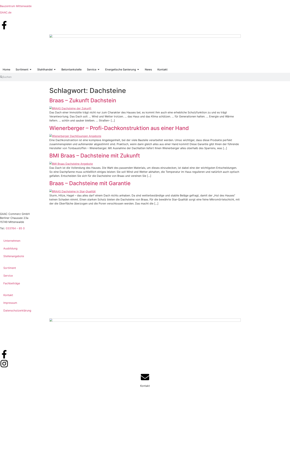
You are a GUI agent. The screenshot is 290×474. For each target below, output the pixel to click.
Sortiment (9, 268)
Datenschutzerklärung (17, 310)
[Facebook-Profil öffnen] (4, 25)
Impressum (10, 302)
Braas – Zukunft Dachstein (82, 100)
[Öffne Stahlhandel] (54, 69)
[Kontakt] (145, 377)
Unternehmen (11, 240)
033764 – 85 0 (15, 228)
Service (8, 275)
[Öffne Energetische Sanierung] (138, 69)
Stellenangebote (13, 256)
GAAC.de (5, 12)
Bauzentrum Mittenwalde (16, 6)
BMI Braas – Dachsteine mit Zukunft (94, 155)
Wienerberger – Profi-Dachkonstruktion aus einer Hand (119, 128)
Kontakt (8, 295)
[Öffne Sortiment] (30, 69)
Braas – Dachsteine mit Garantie (90, 183)
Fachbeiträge (11, 283)
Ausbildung (10, 248)
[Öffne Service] (98, 69)
